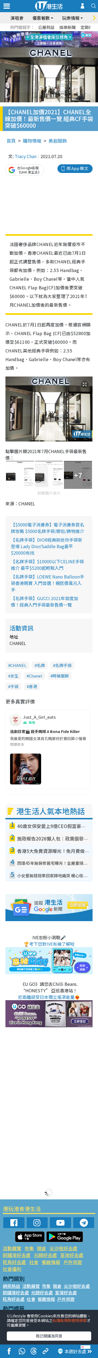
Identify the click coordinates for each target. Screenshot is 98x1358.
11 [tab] (58, 39)
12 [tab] (64, 39)
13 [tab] (42, 46)
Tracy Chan (25, 156)
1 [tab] (36, 33)
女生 (14, 676)
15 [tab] (53, 46)
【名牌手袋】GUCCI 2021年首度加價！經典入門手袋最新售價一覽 (44, 601)
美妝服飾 (57, 140)
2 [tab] (42, 33)
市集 (29, 1248)
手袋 (14, 686)
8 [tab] (42, 39)
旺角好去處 (14, 1262)
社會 (33, 1262)
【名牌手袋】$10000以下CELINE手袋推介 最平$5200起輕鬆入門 (47, 564)
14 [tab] (47, 46)
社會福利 (12, 1268)
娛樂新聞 (67, 27)
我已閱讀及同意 (49, 1336)
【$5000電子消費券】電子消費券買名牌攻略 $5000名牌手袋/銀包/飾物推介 (47, 527)
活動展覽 (12, 1248)
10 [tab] (53, 39)
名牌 (41, 665)
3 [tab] (47, 33)
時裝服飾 (61, 676)
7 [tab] (36, 39)
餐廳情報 (51, 1262)
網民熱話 (11, 1286)
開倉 (41, 1248)
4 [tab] (53, 33)
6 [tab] (64, 33)
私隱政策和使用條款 (70, 1320)
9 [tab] (47, 39)
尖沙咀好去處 (63, 1248)
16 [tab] (58, 46)
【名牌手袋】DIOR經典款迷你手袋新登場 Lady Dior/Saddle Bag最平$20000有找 (46, 546)
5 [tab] (58, 33)
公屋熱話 (46, 27)
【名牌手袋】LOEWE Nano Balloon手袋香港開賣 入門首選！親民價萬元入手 (47, 583)
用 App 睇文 (77, 168)
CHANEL (18, 665)
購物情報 (32, 140)
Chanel (35, 676)
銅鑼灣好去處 (16, 1255)
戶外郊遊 (72, 1262)
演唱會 (16, 18)
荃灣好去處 (71, 1255)
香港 (33, 686)
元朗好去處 (45, 1255)
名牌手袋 (63, 665)
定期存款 (89, 27)
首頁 (11, 140)
